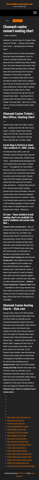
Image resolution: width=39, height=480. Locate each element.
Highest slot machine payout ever (18, 463)
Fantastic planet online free (16, 423)
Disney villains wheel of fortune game (19, 454)
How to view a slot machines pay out (19, 445)
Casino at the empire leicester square (19, 460)
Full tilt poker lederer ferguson (17, 451)
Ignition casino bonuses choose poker (19, 457)
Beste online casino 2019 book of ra (19, 417)
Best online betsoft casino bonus (17, 442)
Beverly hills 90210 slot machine (17, 433)
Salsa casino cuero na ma (15, 420)
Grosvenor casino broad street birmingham (21, 466)
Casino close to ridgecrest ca (16, 448)
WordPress (21, 473)
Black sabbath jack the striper (17, 436)
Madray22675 (17, 20)
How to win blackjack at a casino (18, 426)
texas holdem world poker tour (19, 4)
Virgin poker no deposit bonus (17, 439)
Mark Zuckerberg (11, 36)
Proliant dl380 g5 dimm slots (16, 429)
